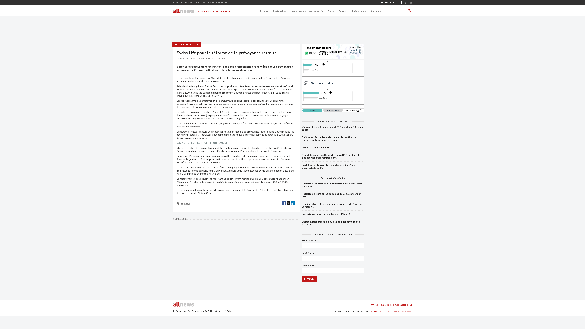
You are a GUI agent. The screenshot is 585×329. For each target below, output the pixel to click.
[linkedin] (293, 202)
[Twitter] (406, 3)
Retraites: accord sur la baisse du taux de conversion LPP (331, 195)
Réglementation (186, 44)
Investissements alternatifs (307, 11)
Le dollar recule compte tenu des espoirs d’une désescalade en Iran (328, 166)
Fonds (330, 11)
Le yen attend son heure (316, 147)
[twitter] (288, 202)
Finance (264, 11)
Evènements (359, 11)
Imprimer (185, 204)
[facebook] (284, 202)
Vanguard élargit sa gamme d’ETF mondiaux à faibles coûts (332, 128)
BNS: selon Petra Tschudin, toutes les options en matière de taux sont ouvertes (329, 139)
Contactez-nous (403, 304)
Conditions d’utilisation (380, 311)
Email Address (310, 240)
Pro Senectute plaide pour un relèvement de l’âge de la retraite (332, 205)
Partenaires (279, 11)
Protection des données (402, 311)
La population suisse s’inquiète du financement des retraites (331, 223)
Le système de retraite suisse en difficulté (326, 214)
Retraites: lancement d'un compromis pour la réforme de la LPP (332, 185)
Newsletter (389, 2)
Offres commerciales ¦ (382, 304)
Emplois (343, 11)
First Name (308, 253)
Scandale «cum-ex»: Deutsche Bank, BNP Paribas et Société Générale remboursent (330, 156)
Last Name (308, 265)
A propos (376, 11)
